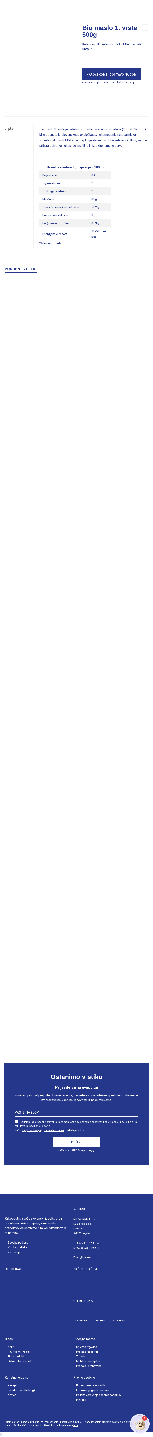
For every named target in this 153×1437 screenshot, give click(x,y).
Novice (12, 1395)
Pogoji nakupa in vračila (91, 1385)
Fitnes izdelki (16, 1356)
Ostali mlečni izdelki (20, 1361)
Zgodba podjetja (18, 1242)
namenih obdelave (54, 1130)
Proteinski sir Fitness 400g (76, 846)
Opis (9, 129)
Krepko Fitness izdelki (90, 851)
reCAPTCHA (76, 1150)
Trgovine (81, 1356)
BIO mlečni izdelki (19, 1351)
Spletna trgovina (86, 1347)
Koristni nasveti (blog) (21, 1390)
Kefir (11, 1347)
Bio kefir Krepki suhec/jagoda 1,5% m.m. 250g (76, 652)
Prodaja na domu (87, 1351)
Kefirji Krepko (74, 656)
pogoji (91, 1150)
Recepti (12, 1385)
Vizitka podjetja (17, 1247)
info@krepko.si (84, 1257)
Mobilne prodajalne (88, 1361)
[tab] (19, 129)
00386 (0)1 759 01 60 (87, 1243)
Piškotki (81, 1399)
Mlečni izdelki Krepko (88, 462)
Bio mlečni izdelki (109, 44)
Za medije (14, 1252)
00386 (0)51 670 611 (87, 1247)
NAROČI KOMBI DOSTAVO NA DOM (112, 74)
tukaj (76, 1425)
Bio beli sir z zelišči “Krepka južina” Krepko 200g (76, 1040)
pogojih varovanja (31, 1130)
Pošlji (76, 1141)
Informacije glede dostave (92, 1390)
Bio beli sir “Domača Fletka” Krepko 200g (76, 458)
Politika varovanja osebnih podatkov (98, 1395)
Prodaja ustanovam (88, 1366)
